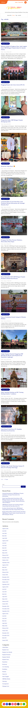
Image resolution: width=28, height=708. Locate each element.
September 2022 (5, 611)
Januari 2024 (5, 574)
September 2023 (5, 584)
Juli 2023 (4, 589)
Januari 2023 (5, 603)
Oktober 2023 (5, 582)
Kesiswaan (4, 664)
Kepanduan (4, 661)
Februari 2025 (5, 555)
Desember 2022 (5, 606)
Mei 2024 (4, 567)
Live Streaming (5, 666)
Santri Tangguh (5, 676)
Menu (4, 2)
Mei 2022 (4, 620)
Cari (3, 484)
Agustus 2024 (5, 565)
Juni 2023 (4, 591)
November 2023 (5, 579)
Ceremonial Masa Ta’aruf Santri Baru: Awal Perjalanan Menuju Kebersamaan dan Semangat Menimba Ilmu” (13, 203)
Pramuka (4, 671)
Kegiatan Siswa (5, 659)
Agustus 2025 (5, 540)
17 (4, 479)
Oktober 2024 (5, 560)
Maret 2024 (4, 569)
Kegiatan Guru (5, 649)
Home (13, 15)
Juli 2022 (4, 616)
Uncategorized (5, 683)
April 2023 (4, 596)
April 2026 (4, 538)
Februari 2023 (5, 601)
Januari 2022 (5, 630)
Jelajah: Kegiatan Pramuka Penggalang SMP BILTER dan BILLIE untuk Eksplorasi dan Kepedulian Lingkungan (12, 355)
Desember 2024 (5, 557)
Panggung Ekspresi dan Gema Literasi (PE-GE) (13, 85)
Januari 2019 (5, 640)
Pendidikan (4, 669)
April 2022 (4, 623)
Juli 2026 (4, 531)
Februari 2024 (5, 572)
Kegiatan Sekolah (5, 43)
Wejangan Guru (5, 686)
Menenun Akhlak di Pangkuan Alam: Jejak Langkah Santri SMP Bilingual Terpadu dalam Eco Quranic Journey (14, 48)
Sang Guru (4, 674)
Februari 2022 (5, 628)
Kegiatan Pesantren (5, 274)
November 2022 (5, 608)
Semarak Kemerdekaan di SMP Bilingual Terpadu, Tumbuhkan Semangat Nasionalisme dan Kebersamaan (13, 495)
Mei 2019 (4, 637)
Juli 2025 (4, 543)
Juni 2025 (4, 545)
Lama (7, 479)
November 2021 (5, 635)
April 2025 (4, 550)
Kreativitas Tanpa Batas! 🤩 (8, 166)
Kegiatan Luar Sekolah (6, 426)
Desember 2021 (5, 633)
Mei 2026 (4, 535)
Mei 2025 (4, 548)
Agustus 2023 (5, 586)
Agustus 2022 (5, 613)
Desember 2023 (5, 577)
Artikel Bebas (5, 647)
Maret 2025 (4, 552)
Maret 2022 (4, 625)
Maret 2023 (4, 599)
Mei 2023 (4, 594)
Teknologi (4, 681)
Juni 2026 (4, 533)
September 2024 (5, 562)
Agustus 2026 (5, 528)
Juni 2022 (4, 618)
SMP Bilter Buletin (6, 678)
